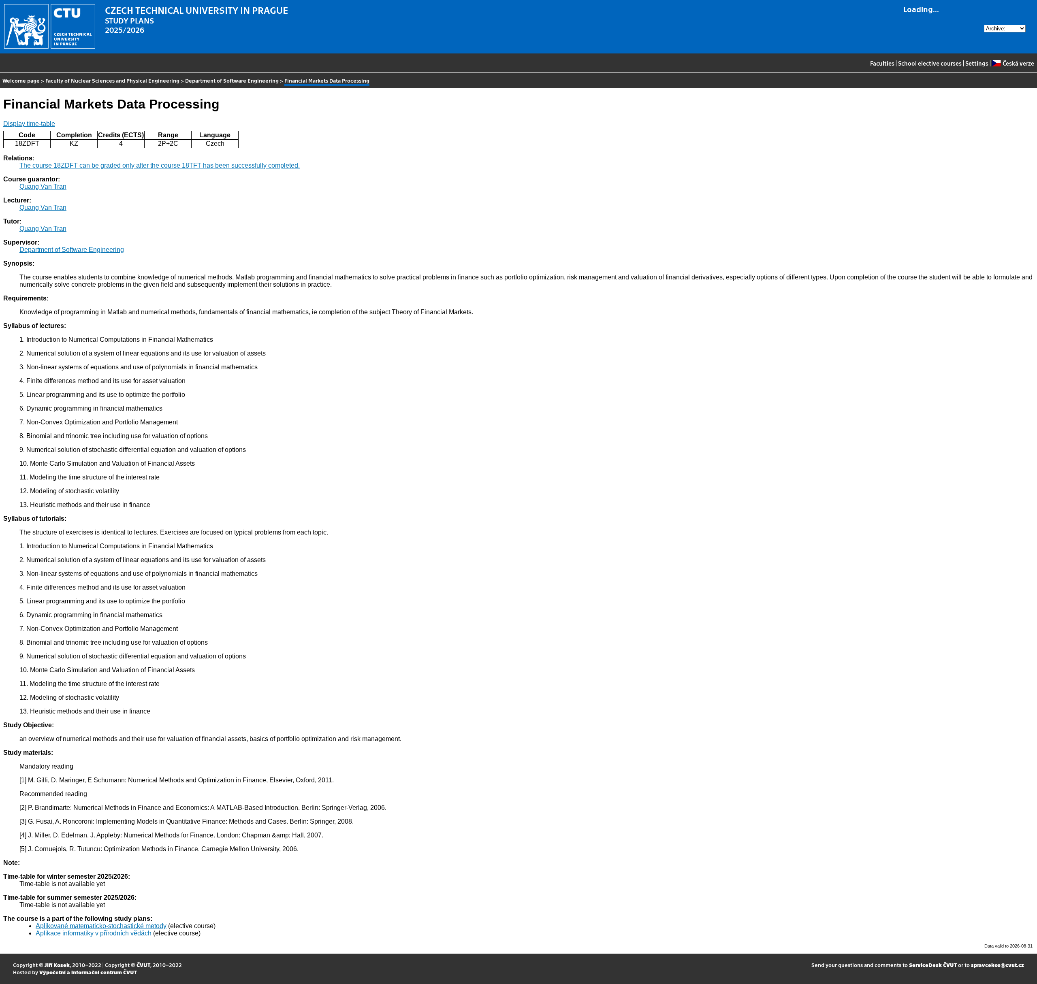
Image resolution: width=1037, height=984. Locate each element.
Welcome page (21, 80)
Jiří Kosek (57, 965)
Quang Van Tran (42, 186)
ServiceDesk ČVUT (933, 965)
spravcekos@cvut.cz (997, 965)
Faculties (882, 63)
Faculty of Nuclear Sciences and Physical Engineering (112, 80)
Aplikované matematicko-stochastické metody (101, 925)
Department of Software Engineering (232, 80)
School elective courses (930, 63)
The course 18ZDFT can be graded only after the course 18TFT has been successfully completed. (159, 165)
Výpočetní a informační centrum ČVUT (88, 972)
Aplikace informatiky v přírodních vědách (93, 933)
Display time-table (29, 123)
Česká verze (1018, 63)
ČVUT (143, 965)
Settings (976, 63)
